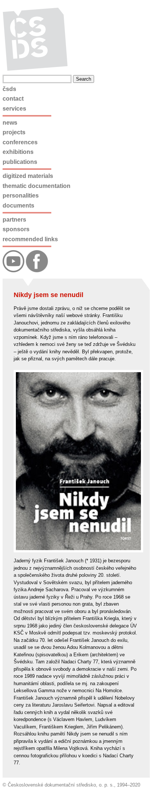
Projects (14, 132)
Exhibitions (18, 152)
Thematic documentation (36, 186)
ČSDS (9, 89)
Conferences (20, 142)
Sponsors (16, 229)
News (10, 122)
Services (14, 108)
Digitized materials (28, 176)
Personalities (21, 195)
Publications (20, 162)
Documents (18, 205)
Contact (13, 98)
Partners (14, 219)
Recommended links (30, 239)
